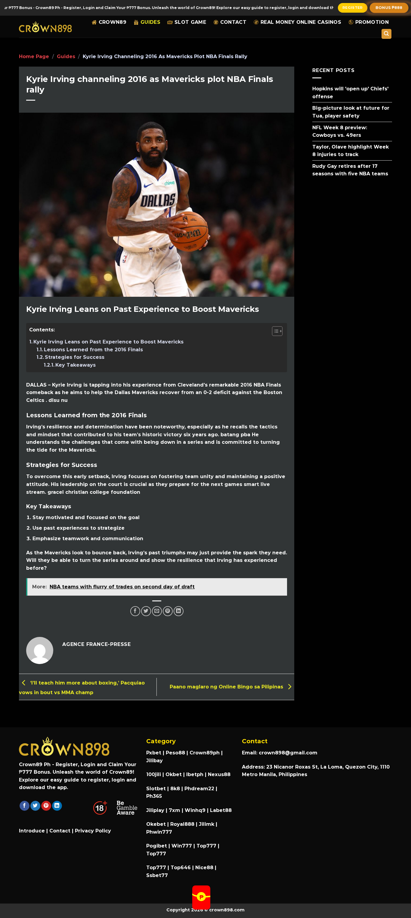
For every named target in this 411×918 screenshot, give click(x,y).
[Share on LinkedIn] (179, 611)
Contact (233, 22)
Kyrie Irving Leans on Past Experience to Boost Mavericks (108, 342)
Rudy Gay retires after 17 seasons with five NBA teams (350, 170)
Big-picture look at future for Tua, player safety (350, 112)
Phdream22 (199, 788)
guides (150, 22)
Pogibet (156, 846)
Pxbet (153, 753)
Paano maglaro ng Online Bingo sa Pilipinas (227, 686)
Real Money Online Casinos (301, 22)
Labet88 (221, 810)
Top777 (206, 846)
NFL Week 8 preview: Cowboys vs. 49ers (339, 131)
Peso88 (175, 753)
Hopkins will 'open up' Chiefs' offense (350, 92)
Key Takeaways (75, 365)
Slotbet (156, 788)
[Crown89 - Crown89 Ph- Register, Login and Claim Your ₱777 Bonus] (45, 27)
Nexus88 (219, 774)
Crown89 (112, 22)
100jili (153, 774)
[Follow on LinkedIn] (57, 806)
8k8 (175, 788)
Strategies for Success (74, 357)
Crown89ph (205, 753)
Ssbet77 (157, 875)
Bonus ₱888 (389, 7)
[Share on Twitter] (146, 611)
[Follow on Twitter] (35, 806)
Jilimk (206, 824)
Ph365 (154, 796)
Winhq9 (195, 810)
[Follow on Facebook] (24, 806)
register (352, 7)
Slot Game (190, 22)
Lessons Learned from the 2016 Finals (93, 349)
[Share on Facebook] (135, 611)
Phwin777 (159, 832)
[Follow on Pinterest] (46, 806)
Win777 (182, 846)
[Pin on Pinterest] (168, 611)
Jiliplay (155, 810)
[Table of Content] (277, 331)
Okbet (173, 774)
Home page (34, 56)
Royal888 (182, 824)
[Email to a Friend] (157, 611)
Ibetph (194, 774)
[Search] (387, 34)
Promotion (372, 22)
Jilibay (154, 760)
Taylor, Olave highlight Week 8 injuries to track (350, 150)
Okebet (156, 824)
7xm (174, 810)
